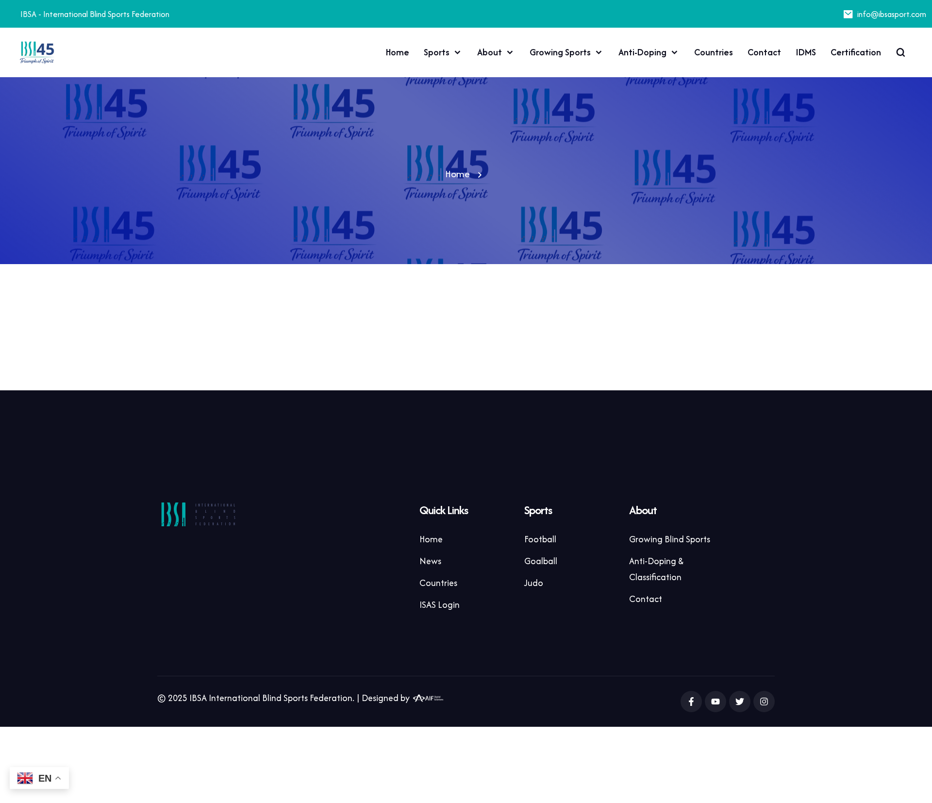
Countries (713, 52)
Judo (533, 582)
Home (397, 52)
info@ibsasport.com (891, 14)
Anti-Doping (642, 52)
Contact (764, 52)
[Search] (901, 52)
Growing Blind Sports (669, 539)
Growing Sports (560, 52)
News (430, 561)
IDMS (806, 52)
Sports (436, 52)
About (489, 52)
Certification (856, 52)
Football (540, 539)
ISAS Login (439, 604)
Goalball (540, 561)
